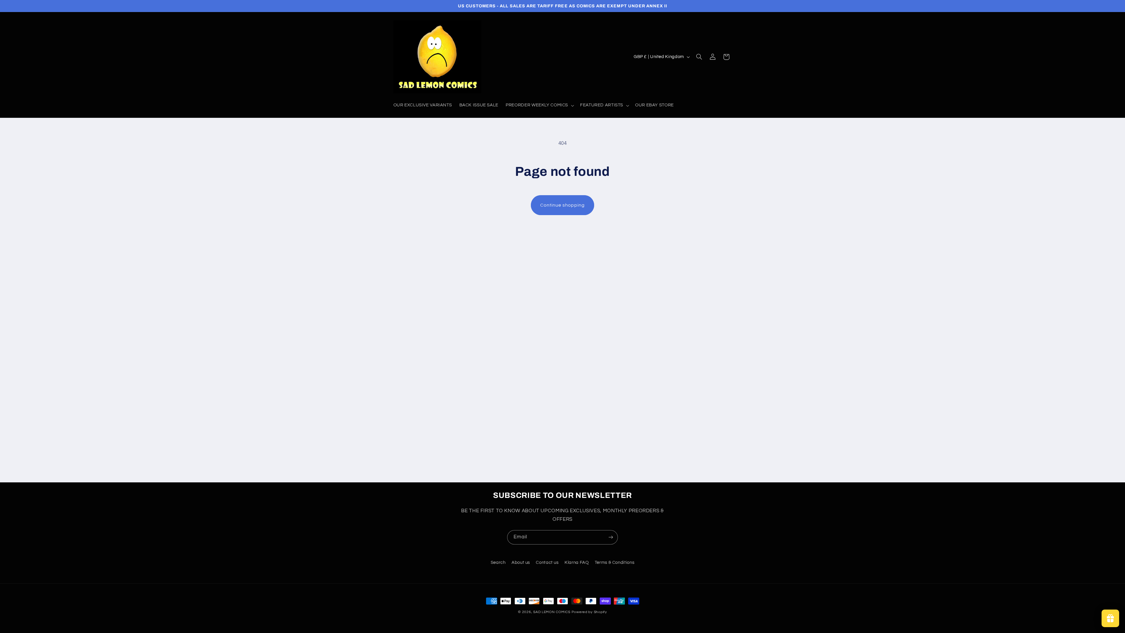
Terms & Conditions (614, 562)
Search (498, 562)
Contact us (547, 562)
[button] (539, 105)
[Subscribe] (611, 537)
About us (521, 562)
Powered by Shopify (589, 612)
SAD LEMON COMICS (551, 612)
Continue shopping (562, 205)
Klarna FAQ (577, 562)
